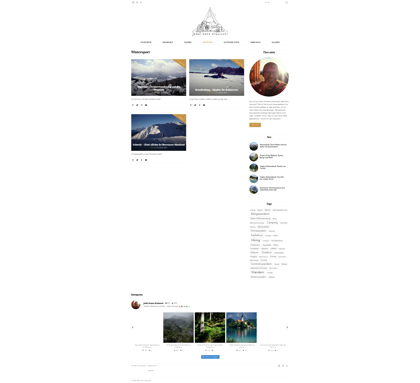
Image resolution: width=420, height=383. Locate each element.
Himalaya (266, 241)
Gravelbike (268, 235)
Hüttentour (255, 245)
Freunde (272, 231)
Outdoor (267, 252)
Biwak (274, 218)
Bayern (268, 210)
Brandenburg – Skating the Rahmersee (216, 89)
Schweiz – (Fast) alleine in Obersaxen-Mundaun (159, 144)
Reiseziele (168, 42)
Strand (284, 264)
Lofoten (273, 248)
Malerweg (281, 248)
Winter (270, 273)
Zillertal (271, 277)
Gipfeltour (257, 235)
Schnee (273, 257)
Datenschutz (152, 365)
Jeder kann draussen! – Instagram (133, 2)
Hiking (255, 240)
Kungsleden (254, 248)
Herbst (275, 235)
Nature (254, 252)
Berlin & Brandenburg (260, 218)
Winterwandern (258, 277)
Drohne (252, 227)
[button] (133, 105)
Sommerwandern (261, 264)
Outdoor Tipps (231, 42)
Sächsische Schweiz (258, 268)
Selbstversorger (254, 260)
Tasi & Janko (273, 268)
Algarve (259, 210)
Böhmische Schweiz (257, 223)
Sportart (208, 42)
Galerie (276, 42)
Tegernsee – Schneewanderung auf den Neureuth (158, 88)
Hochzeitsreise (277, 241)
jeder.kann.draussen (147, 314)
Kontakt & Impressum (138, 365)
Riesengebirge (279, 253)
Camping (272, 222)
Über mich (255, 42)
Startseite (145, 42)
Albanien (151, 370)
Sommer (264, 260)
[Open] (147, 327)
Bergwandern (260, 214)
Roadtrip (253, 257)
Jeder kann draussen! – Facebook (137, 2)
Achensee (252, 210)
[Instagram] (160, 340)
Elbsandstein (263, 227)
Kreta (276, 245)
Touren (188, 42)
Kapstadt (267, 245)
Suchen (286, 2)
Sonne (277, 264)
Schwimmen (282, 256)
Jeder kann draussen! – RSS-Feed (141, 2)
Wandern (257, 272)
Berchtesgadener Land (280, 210)
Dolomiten (283, 223)
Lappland (264, 248)
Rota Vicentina (263, 256)
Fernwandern (258, 231)
